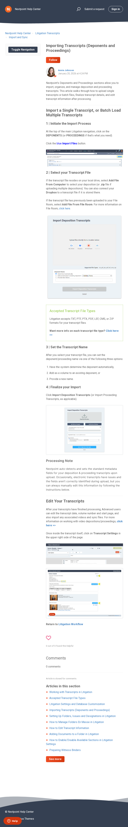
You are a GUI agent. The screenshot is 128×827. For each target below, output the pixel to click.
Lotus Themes (25, 818)
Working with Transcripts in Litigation (70, 692)
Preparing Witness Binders (65, 750)
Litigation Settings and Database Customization (77, 704)
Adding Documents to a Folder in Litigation (74, 734)
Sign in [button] (116, 9)
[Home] (8, 9)
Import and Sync (18, 37)
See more (55, 759)
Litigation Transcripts (47, 33)
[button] (77, 9)
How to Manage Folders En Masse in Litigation (76, 722)
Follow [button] (53, 60)
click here (64, 208)
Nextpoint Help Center (18, 33)
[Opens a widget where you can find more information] (12, 821)
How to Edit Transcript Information (69, 728)
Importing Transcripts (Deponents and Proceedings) (79, 710)
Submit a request (94, 9)
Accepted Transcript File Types (67, 698)
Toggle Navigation (22, 49)
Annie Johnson (66, 70)
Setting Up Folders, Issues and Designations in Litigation (82, 716)
